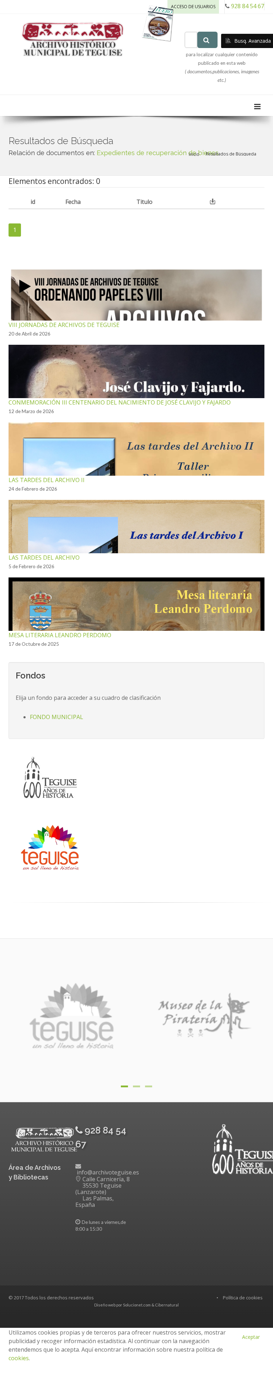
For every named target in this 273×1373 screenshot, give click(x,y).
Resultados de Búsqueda (231, 154)
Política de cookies (243, 1297)
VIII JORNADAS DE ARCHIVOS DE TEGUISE (64, 325)
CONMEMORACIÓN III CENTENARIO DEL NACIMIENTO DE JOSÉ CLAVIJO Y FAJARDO (120, 402)
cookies (19, 1358)
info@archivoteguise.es (108, 1172)
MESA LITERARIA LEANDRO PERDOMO (60, 635)
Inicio (194, 154)
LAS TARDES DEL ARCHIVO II (47, 480)
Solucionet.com (137, 1305)
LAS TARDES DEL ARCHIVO (44, 557)
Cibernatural (167, 1305)
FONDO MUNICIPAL (56, 717)
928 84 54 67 (247, 6)
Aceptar (251, 1337)
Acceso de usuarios (193, 7)
